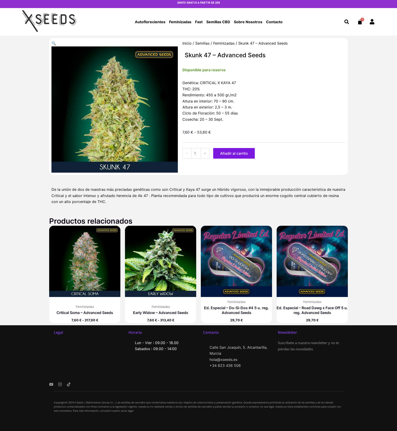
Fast (199, 22)
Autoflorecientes (150, 22)
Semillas (202, 43)
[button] (346, 22)
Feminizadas (180, 22)
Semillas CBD (218, 22)
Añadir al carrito (234, 153)
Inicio (187, 43)
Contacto (274, 22)
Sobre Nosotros (248, 22)
